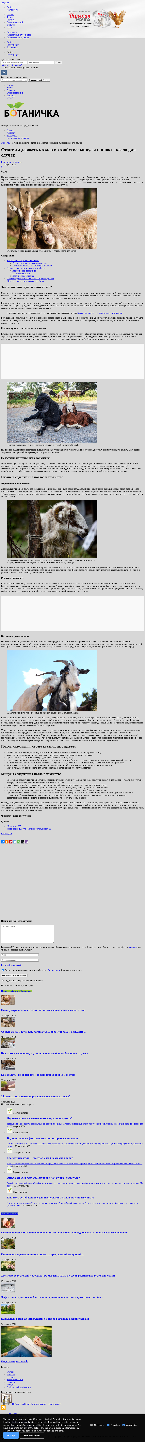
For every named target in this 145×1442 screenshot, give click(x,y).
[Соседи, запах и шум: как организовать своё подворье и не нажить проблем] (8, 1026)
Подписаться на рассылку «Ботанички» (23, 980)
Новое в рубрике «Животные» (16, 991)
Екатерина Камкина (11, 162)
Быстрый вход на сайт (12, 965)
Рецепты (11, 19)
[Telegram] (14, 841)
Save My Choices (32, 1435)
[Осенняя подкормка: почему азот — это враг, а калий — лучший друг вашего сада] (8, 1248)
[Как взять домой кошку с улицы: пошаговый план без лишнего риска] (8, 1047)
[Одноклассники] (6, 841)
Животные (6, 143)
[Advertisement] (72, 881)
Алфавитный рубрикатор (19, 35)
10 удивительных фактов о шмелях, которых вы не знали (42, 1138)
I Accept (11, 1435)
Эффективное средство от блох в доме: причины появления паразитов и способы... (52, 1297)
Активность (12, 10)
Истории (11, 1377)
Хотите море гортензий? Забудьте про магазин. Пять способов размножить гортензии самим (58, 1275)
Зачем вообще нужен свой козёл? (23, 260)
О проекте (12, 1414)
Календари (12, 32)
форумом (132, 947)
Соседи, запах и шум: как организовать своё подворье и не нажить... (43, 1031)
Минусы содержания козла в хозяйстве (25, 281)
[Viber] (26, 841)
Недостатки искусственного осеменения (32, 265)
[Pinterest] (10, 841)
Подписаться (54, 970)
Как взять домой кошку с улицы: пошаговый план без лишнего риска (44, 1053)
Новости (11, 1374)
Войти (10, 7)
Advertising (131, 1425)
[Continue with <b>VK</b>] (4, 72)
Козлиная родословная (23, 276)
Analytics (115, 1425)
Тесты (10, 17)
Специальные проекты (18, 37)
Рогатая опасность (21, 273)
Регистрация (13, 45)
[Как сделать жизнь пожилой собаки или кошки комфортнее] (8, 1069)
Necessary (99, 1425)
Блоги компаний (15, 22)
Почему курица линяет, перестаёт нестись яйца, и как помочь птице (43, 1010)
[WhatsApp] (18, 841)
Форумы (11, 25)
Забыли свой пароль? (11, 65)
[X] (22, 841)
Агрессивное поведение (24, 271)
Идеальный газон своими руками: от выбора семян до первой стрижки (45, 1318)
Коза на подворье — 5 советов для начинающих (100, 313)
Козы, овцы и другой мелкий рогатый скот (29, 829)
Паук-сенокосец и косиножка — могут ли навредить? (40, 1118)
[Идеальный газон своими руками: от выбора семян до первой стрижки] (8, 1313)
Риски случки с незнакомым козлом (29, 263)
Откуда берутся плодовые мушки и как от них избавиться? (43, 1177)
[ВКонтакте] (3, 841)
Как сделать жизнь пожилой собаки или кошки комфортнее (38, 1074)
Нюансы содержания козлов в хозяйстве (26, 268)
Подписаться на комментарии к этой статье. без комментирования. (43, 970)
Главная (10, 130)
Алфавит (11, 133)
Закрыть (5, 2)
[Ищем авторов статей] (26, 1356)
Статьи (10, 14)
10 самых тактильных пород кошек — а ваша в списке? (35, 1096)
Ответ (10, 27)
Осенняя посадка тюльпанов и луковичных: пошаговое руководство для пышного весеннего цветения (64, 1232)
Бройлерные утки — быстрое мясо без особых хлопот (40, 1157)
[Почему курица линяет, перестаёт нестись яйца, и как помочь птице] (8, 1004)
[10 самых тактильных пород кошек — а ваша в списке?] (8, 1090)
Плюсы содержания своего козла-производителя (30, 278)
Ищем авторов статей (14, 1361)
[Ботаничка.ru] (40, 123)
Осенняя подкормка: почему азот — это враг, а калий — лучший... (42, 1254)
